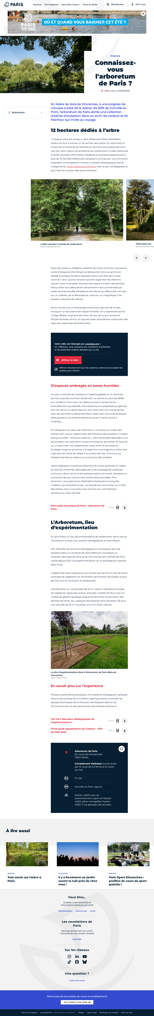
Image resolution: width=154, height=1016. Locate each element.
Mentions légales (29, 1013)
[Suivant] (145, 258)
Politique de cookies (109, 1013)
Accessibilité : (57, 1013)
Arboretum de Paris (86, 751)
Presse (81, 1013)
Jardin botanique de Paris (81, 166)
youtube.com (92, 344)
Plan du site (126, 1013)
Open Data (92, 1013)
